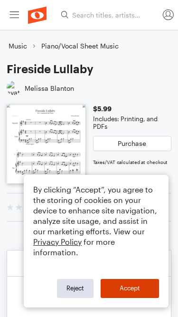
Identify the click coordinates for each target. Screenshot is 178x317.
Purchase (132, 143)
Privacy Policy (57, 241)
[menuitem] (14, 15)
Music (18, 46)
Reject (75, 288)
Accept (130, 288)
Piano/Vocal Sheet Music (80, 46)
